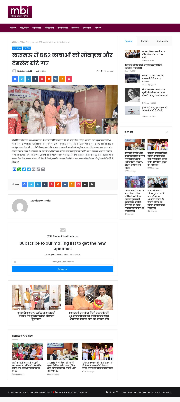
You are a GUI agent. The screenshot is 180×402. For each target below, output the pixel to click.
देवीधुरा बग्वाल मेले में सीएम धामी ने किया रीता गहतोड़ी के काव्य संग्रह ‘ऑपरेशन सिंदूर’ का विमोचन (97, 365)
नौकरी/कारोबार (63, 28)
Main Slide (25, 42)
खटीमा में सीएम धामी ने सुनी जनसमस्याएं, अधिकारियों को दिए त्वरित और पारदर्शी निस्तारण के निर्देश (27, 366)
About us (132, 392)
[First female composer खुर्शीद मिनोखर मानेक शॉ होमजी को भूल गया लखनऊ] (132, 95)
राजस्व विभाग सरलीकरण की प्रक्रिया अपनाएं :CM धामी (153, 54)
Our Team (142, 392)
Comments (162, 41)
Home (17, 42)
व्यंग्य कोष (98, 28)
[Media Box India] (20, 12)
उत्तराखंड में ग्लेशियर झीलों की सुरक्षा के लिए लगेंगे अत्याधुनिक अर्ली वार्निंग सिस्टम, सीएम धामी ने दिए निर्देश (61, 366)
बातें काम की (75, 28)
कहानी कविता (36, 28)
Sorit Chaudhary (80, 392)
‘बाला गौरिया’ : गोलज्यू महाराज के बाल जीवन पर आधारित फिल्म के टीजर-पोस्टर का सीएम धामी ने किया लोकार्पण (156, 199)
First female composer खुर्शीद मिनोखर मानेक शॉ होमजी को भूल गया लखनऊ (154, 92)
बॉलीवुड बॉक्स (49, 28)
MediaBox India (23, 71)
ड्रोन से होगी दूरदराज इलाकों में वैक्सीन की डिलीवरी (154, 109)
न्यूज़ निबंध (13, 28)
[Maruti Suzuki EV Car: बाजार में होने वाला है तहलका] (132, 78)
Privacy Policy (154, 392)
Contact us (167, 392)
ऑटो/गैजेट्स (24, 28)
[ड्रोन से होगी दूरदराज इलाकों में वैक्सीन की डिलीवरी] (132, 110)
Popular (128, 41)
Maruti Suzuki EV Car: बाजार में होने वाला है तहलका (153, 78)
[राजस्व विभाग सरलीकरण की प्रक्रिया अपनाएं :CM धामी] (132, 54)
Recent (144, 41)
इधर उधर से (87, 28)
